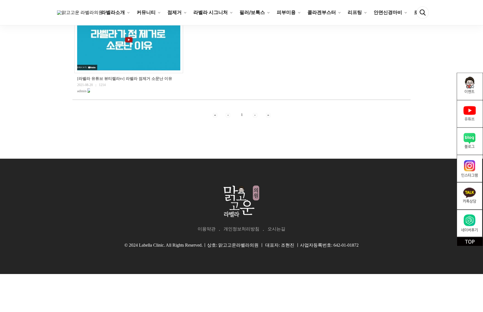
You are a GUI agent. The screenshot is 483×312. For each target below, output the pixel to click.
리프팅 (355, 12)
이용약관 (207, 229)
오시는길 (276, 229)
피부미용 (286, 12)
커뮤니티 (146, 12)
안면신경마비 (388, 12)
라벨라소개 (113, 12)
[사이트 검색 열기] (422, 12)
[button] (82, 91)
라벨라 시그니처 (210, 12)
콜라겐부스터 (321, 12)
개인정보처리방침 (241, 229)
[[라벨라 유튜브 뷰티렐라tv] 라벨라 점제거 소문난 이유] (128, 39)
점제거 (174, 12)
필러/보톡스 (252, 12)
